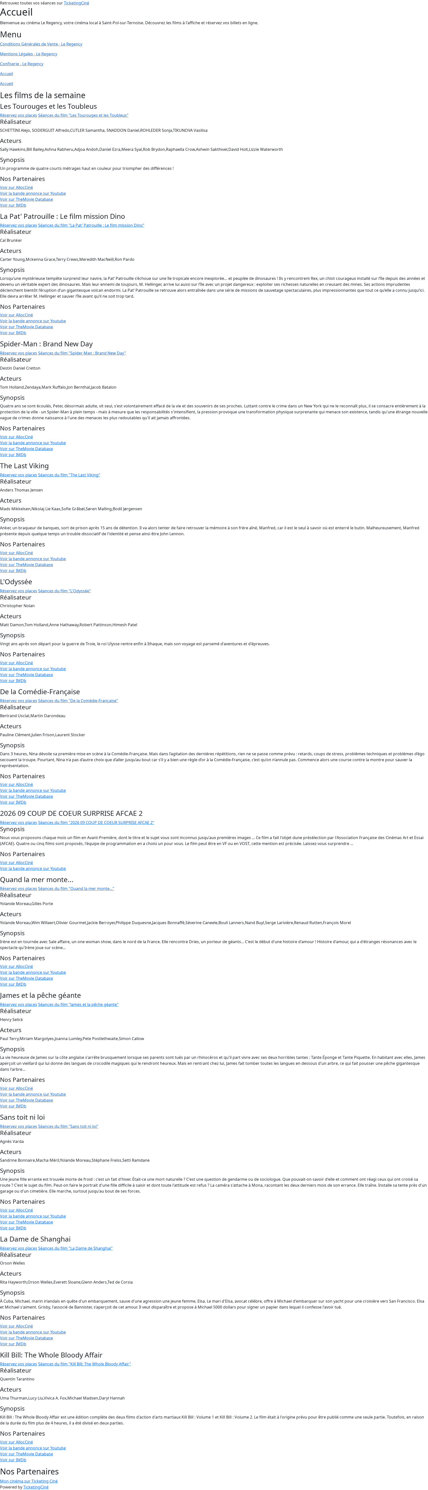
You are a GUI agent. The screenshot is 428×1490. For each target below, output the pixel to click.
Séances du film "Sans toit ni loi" (68, 1126)
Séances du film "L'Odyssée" (64, 591)
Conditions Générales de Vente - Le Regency (41, 44)
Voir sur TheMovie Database (26, 199)
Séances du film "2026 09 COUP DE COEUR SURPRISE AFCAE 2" (96, 822)
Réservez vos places (18, 115)
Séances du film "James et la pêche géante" (78, 1004)
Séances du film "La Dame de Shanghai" (75, 1248)
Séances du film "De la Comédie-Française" (78, 700)
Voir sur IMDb (13, 205)
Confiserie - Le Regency (21, 64)
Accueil (6, 73)
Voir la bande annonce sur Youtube (33, 193)
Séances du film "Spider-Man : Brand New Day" (82, 353)
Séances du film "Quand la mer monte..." (76, 888)
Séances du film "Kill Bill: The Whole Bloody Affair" (84, 1364)
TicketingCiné (76, 3)
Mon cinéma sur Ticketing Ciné (29, 1481)
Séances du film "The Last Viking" (69, 475)
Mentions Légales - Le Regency (28, 54)
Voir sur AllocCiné (16, 187)
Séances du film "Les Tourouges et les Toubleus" (83, 115)
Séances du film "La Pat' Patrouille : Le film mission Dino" (91, 225)
